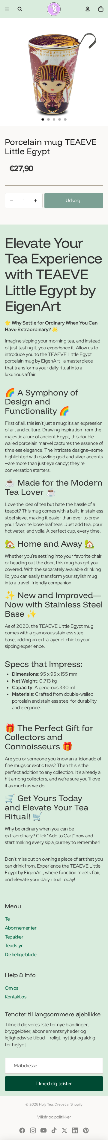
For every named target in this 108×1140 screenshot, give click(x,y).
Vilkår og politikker (54, 1117)
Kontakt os (15, 997)
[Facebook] (22, 1130)
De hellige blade (20, 954)
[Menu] (7, 9)
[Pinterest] (85, 1130)
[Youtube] (43, 1130)
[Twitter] (64, 1130)
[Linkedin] (75, 1130)
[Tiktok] (54, 1130)
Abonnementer (20, 928)
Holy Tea (46, 1104)
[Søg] (19, 9)
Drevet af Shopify (68, 1104)
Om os (11, 988)
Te (7, 919)
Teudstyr (13, 945)
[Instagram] (33, 1130)
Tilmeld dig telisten (53, 1083)
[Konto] (87, 9)
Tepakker (14, 937)
